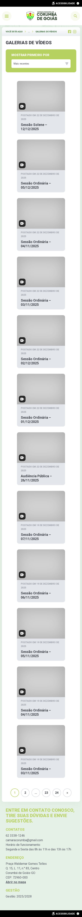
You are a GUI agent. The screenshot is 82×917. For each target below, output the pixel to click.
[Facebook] (69, 31)
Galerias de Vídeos (46, 31)
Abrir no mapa (16, 882)
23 (46, 793)
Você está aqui (14, 31)
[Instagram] (74, 31)
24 (57, 793)
